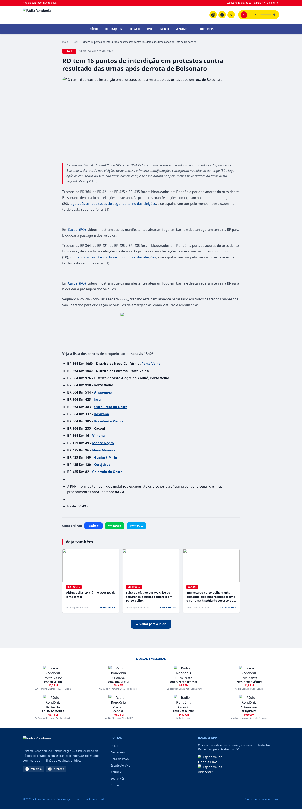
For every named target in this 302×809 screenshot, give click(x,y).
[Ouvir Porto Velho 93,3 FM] (244, 14)
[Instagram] (213, 14)
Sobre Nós (205, 29)
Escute (164, 29)
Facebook (93, 525)
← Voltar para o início (151, 624)
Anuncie (183, 29)
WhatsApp (114, 525)
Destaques (113, 29)
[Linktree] (231, 14)
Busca (115, 785)
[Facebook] (222, 14)
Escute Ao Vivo (120, 765)
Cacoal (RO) (77, 229)
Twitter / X (136, 525)
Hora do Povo (140, 29)
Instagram (36, 769)
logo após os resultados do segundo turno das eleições (113, 203)
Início (93, 29)
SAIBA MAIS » (108, 607)
